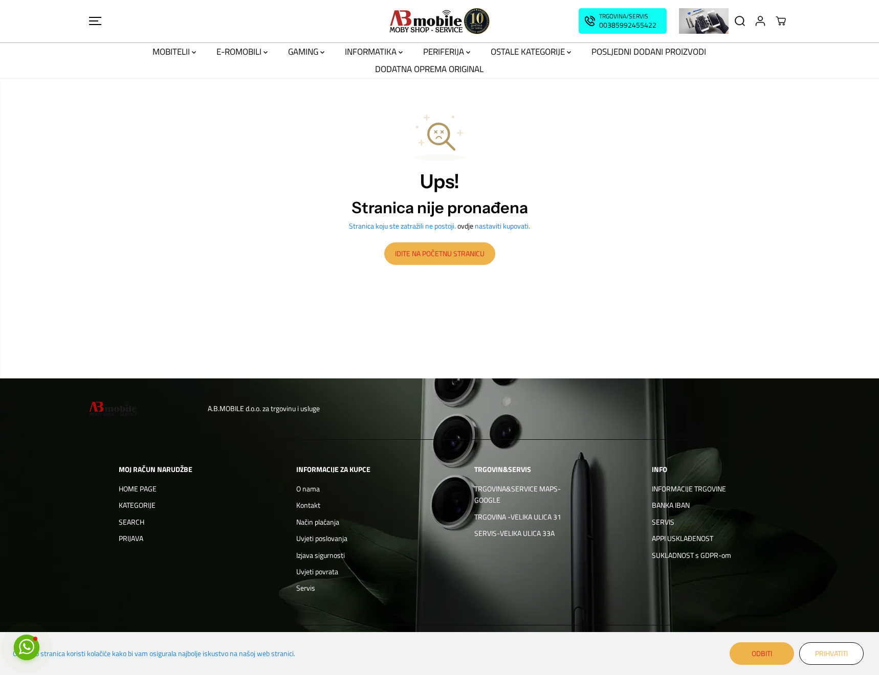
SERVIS (663, 521)
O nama (308, 488)
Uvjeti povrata (317, 571)
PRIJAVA (131, 538)
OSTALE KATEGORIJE (529, 51)
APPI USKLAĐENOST (682, 538)
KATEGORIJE (137, 505)
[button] (95, 21)
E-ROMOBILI (239, 51)
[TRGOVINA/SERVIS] (623, 21)
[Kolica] (781, 21)
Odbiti (762, 653)
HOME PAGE (138, 488)
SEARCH (131, 521)
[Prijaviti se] (760, 21)
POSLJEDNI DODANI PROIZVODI (648, 51)
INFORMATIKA (372, 51)
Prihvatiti (831, 653)
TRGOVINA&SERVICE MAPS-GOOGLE (517, 494)
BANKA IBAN (671, 505)
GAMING (304, 51)
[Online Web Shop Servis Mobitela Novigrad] (439, 21)
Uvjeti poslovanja (321, 538)
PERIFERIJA (444, 51)
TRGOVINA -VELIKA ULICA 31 (517, 516)
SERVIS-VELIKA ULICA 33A (514, 533)
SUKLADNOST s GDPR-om (691, 555)
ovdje (465, 225)
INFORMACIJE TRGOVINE (689, 488)
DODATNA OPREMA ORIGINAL (429, 69)
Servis (305, 587)
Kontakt (308, 505)
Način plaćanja (317, 521)
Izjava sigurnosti (320, 555)
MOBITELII (172, 51)
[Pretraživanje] (740, 21)
